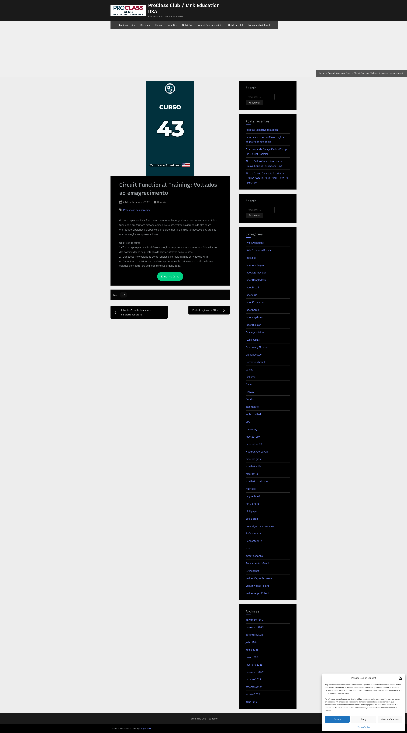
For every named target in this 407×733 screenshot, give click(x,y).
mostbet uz (252, 473)
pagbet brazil (253, 496)
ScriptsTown (145, 728)
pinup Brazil (252, 518)
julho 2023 (252, 642)
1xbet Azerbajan (255, 264)
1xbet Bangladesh (256, 279)
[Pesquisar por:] (260, 97)
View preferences (390, 719)
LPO (248, 421)
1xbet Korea (252, 309)
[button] (400, 677)
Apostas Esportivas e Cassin (262, 129)
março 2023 (252, 657)
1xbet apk (251, 257)
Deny (363, 719)
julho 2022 (252, 701)
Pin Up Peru (252, 503)
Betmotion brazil (255, 361)
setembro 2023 (254, 634)
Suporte (213, 718)
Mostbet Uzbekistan (257, 481)
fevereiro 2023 (254, 664)
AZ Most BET (253, 339)
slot (248, 548)
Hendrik (161, 201)
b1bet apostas (254, 354)
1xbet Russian (253, 324)
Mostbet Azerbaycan (257, 451)
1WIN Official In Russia (258, 250)
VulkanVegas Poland (257, 593)
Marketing (172, 24)
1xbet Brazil (252, 287)
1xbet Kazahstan (255, 302)
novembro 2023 (255, 627)
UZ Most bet (252, 570)
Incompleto (252, 406)
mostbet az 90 (254, 444)
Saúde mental (235, 24)
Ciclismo (145, 24)
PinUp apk (251, 511)
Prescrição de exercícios (210, 24)
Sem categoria (254, 540)
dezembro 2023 (255, 619)
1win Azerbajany (255, 242)
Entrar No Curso (170, 276)
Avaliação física (127, 24)
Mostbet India (253, 466)
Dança (158, 24)
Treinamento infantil (259, 24)
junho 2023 (252, 649)
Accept (337, 719)
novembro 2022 (255, 672)
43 (123, 294)
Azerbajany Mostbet (257, 347)
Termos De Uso (364, 727)
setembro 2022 (254, 686)
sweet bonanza (254, 555)
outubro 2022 (253, 679)
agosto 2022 (253, 694)
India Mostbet (253, 414)
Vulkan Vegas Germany (259, 578)
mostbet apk (253, 436)
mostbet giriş (253, 458)
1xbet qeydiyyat (254, 317)
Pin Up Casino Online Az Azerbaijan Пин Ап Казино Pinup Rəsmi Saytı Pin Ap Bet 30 (267, 178)
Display (250, 391)
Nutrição (187, 24)
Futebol (250, 399)
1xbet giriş (251, 294)
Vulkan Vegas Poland (257, 585)
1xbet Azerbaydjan (256, 272)
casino (249, 369)
